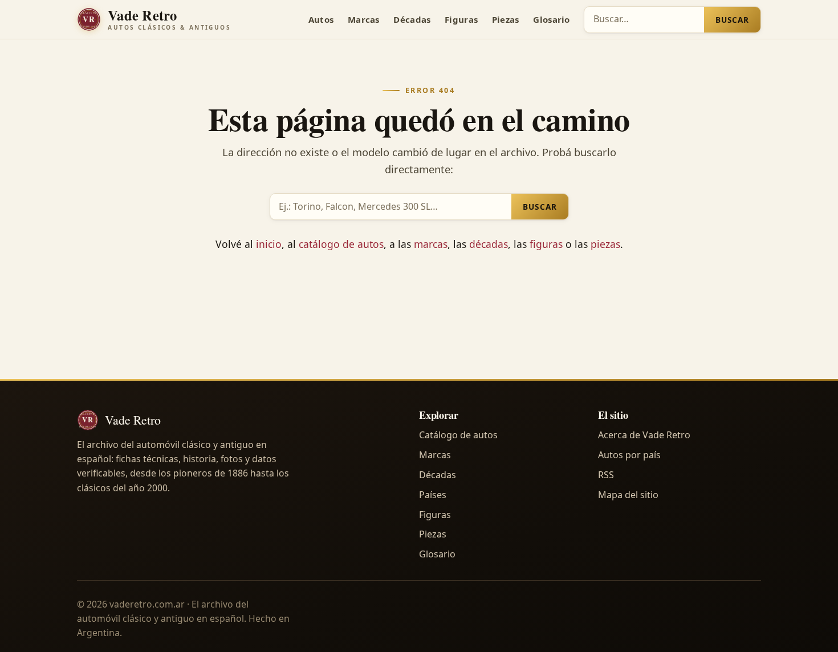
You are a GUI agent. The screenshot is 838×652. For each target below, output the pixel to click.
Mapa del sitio (628, 494)
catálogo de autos (341, 244)
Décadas (411, 19)
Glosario (551, 19)
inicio (269, 244)
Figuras (461, 19)
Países (432, 494)
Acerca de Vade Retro (644, 435)
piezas (605, 244)
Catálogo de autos (458, 435)
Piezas (505, 19)
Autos (321, 19)
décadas (488, 244)
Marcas (364, 19)
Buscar (732, 19)
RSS (606, 474)
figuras (546, 244)
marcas (431, 244)
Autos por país (629, 455)
